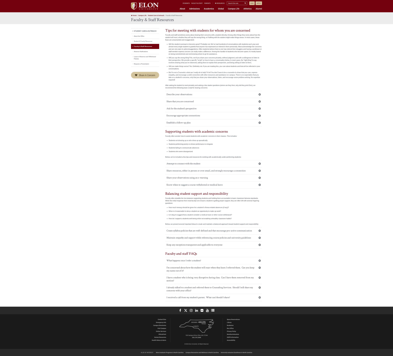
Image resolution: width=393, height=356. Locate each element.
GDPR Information (233, 337)
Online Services (161, 331)
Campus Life (233, 8)
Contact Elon (162, 319)
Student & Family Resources (143, 41)
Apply (259, 3)
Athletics (247, 8)
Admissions (194, 8)
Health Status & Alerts (159, 340)
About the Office (139, 36)
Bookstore (230, 325)
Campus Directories (159, 325)
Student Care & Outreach (145, 31)
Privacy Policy (231, 331)
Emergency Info (161, 322)
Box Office (230, 328)
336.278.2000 (196, 337)
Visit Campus (162, 328)
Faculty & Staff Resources (143, 46)
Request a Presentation (141, 64)
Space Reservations (233, 319)
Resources (221, 3)
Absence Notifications (141, 51)
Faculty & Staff (197, 3)
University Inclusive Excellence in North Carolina (236, 352)
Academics (209, 8)
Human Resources (160, 337)
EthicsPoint (162, 334)
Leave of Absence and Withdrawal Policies (145, 58)
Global (221, 8)
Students (186, 3)
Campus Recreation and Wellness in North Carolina (202, 352)
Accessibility (231, 340)
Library (229, 322)
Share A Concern (146, 75)
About (182, 8)
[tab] (213, 94)
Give (252, 3)
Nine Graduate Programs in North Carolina (170, 352)
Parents (207, 3)
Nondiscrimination (233, 334)
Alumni (259, 8)
